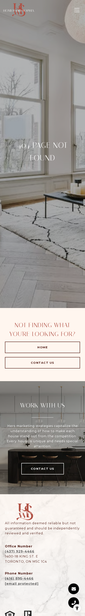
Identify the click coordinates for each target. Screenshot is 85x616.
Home (42, 347)
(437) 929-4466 (19, 551)
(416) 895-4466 (19, 578)
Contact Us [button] (42, 363)
